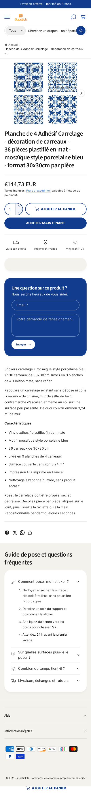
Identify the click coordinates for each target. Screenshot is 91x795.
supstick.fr (23, 778)
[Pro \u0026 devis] (73, 17)
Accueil (13, 44)
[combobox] (57, 30)
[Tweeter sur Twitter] (14, 532)
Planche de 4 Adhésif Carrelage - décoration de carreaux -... (43, 51)
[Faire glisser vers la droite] (81, 93)
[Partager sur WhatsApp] (22, 532)
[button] (7, 17)
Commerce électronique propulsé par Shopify (57, 778)
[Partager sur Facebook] (7, 532)
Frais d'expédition (38, 190)
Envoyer (21, 344)
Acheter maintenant (45, 223)
